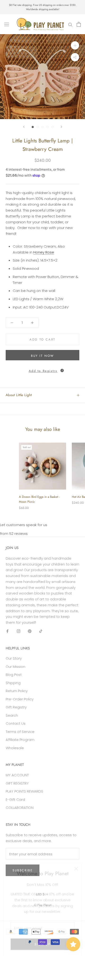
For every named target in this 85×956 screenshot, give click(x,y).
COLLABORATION (20, 807)
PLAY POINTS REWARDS (24, 791)
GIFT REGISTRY (17, 783)
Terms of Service (20, 731)
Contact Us (16, 723)
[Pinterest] (29, 631)
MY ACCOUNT (17, 775)
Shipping (13, 682)
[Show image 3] (43, 127)
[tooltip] (62, 370)
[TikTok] (40, 631)
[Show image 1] (33, 127)
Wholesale (15, 747)
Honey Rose (43, 252)
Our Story (14, 658)
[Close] (76, 864)
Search (12, 715)
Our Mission (15, 666)
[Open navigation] (6, 24)
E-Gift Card (15, 799)
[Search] (70, 24)
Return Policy (17, 690)
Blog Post (14, 674)
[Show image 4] (48, 127)
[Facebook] (7, 631)
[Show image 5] (52, 127)
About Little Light (19, 395)
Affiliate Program (20, 739)
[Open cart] (79, 24)
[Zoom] (75, 45)
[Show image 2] (38, 127)
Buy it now (42, 355)
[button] (42, 369)
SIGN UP (42, 939)
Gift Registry (16, 707)
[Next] (61, 127)
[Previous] (24, 127)
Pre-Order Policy (20, 699)
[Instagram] (18, 631)
